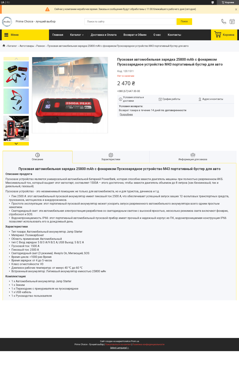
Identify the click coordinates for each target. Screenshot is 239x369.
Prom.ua (135, 341)
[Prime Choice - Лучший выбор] (7, 22)
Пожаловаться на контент (118, 344)
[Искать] (184, 21)
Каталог (75, 34)
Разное (40, 46)
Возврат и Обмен (135, 34)
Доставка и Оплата (104, 34)
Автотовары (27, 46)
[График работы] (232, 21)
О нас (157, 34)
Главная (57, 34)
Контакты (174, 34)
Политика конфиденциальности (148, 344)
